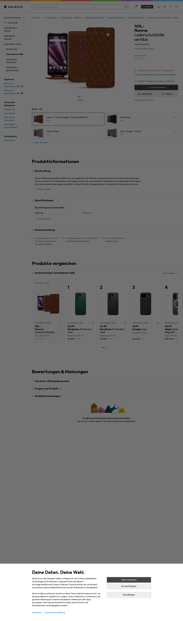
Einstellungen (129, 595)
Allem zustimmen (129, 580)
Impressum (37, 612)
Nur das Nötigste (129, 586)
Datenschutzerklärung (55, 612)
